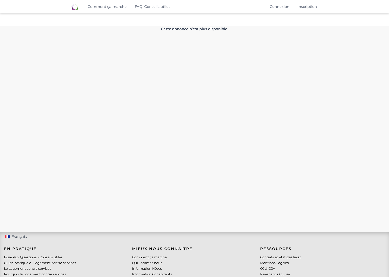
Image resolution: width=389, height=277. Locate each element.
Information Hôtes (147, 269)
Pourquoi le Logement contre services (35, 274)
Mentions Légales (274, 263)
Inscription (307, 6)
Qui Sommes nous (147, 263)
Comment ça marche (149, 257)
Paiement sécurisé (275, 274)
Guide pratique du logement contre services (40, 263)
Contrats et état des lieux (280, 257)
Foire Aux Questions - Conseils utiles (33, 257)
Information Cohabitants (152, 274)
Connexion (279, 6)
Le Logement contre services (27, 269)
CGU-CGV (267, 269)
